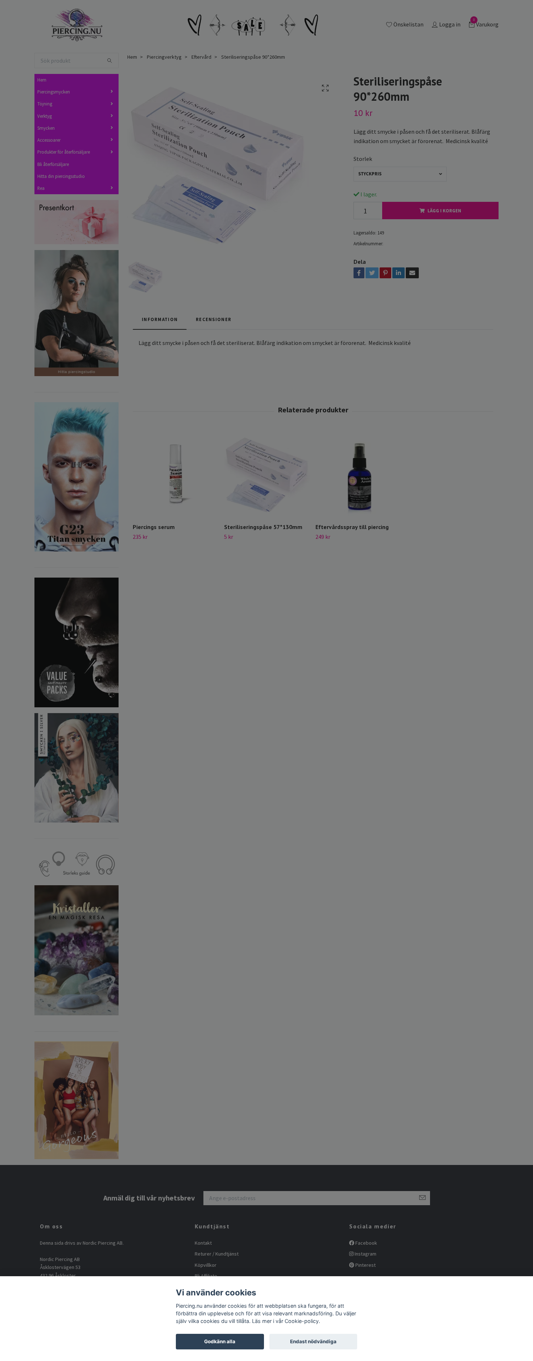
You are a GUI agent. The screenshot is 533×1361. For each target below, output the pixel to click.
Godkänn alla (219, 1341)
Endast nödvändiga (313, 1341)
